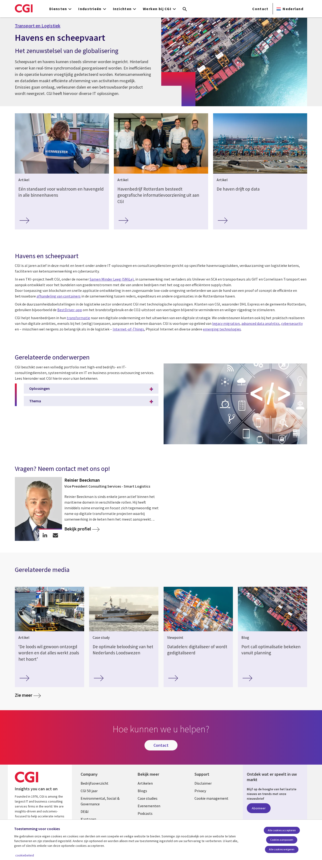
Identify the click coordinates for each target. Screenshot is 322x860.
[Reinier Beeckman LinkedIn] (45, 535)
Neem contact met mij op (55, 535)
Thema (35, 401)
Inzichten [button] (122, 8)
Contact (260, 8)
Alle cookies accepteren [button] (282, 830)
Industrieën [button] (89, 8)
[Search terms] (185, 9)
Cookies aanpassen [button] (281, 839)
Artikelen (145, 783)
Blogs (142, 790)
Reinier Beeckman (82, 480)
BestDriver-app (69, 309)
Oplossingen (39, 388)
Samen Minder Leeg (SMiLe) (112, 279)
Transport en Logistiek (37, 26)
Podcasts (145, 813)
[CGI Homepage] (24, 8)
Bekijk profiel (77, 529)
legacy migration (226, 323)
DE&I (85, 811)
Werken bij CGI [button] (157, 8)
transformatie (78, 317)
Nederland (293, 8)
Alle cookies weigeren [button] (281, 849)
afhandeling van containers (59, 296)
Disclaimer (203, 783)
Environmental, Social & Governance (100, 801)
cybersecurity (292, 323)
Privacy (200, 790)
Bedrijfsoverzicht (94, 783)
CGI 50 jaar (89, 790)
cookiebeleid (24, 855)
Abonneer (259, 808)
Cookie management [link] (211, 798)
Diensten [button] (58, 8)
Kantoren (88, 819)
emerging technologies (222, 329)
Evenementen (149, 805)
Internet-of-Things (128, 329)
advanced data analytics (260, 323)
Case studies (147, 798)
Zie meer (23, 695)
